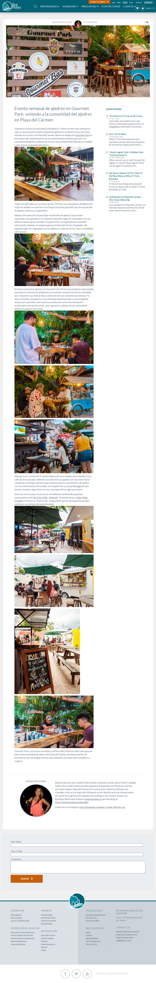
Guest (149, 8)
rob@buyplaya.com (123, 940)
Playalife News (47, 924)
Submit (25, 878)
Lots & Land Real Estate (20, 921)
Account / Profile (92, 921)
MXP (119, 2)
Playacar (44, 941)
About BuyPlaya (92, 938)
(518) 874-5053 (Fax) (124, 938)
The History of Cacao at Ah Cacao (125, 116)
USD (113, 2)
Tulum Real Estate (18, 944)
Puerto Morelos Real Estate (22, 935)
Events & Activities (48, 921)
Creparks (18, 500)
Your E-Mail (16, 851)
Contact (89, 935)
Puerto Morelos (47, 938)
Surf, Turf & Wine (117, 134)
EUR (131, 2)
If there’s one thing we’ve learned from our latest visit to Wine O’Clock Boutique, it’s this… (127, 187)
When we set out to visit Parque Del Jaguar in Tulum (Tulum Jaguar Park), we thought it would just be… (127, 163)
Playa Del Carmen (48, 935)
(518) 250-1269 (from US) (126, 935)
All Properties (16, 915)
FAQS (88, 932)
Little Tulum (82, 497)
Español (148, 2)
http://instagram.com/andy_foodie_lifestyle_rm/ (102, 807)
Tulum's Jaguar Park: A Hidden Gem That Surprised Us (126, 153)
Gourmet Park (82, 135)
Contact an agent (97, 2)
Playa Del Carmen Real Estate (22, 932)
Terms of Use (91, 944)
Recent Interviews (48, 918)
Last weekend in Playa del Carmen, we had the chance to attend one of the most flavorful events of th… (127, 208)
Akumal (44, 947)
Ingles (139, 2)
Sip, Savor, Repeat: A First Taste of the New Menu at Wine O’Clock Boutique (126, 176)
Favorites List (91, 918)
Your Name (16, 841)
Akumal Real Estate (18, 941)
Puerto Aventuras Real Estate (23, 938)
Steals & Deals (16, 918)
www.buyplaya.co (93, 799)
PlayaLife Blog (46, 915)
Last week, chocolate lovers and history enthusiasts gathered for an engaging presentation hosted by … (126, 124)
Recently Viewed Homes (96, 915)
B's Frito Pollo (41, 497)
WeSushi (53, 497)
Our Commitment (93, 941)
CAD (125, 2)
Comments (16, 859)
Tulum (43, 950)
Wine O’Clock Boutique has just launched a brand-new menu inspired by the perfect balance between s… (126, 142)
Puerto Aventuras (48, 944)
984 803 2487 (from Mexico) (127, 932)
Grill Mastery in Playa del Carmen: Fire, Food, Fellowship (125, 198)
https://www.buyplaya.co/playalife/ (72, 802)
